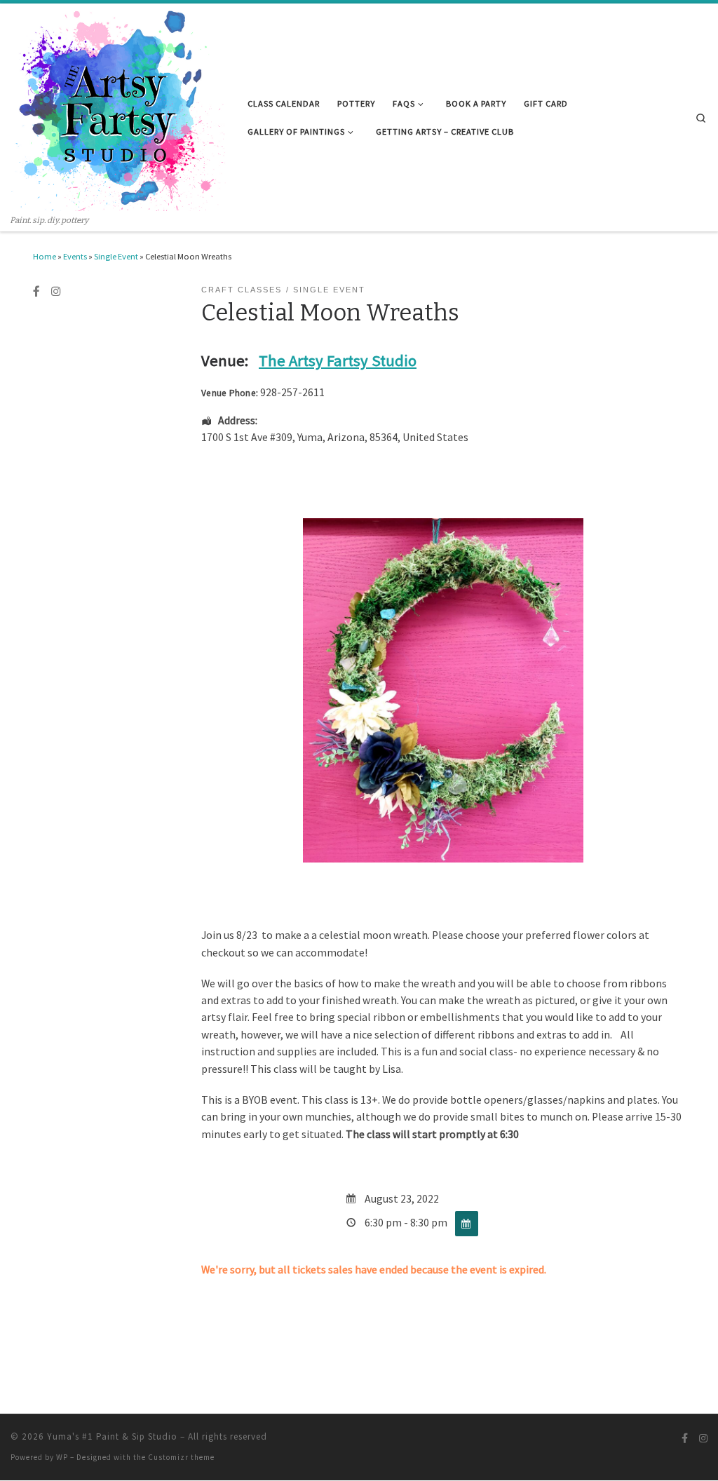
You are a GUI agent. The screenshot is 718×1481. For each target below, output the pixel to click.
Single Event (116, 256)
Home (44, 256)
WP (62, 1457)
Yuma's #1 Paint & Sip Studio (112, 1436)
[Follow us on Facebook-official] (36, 291)
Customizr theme (181, 1457)
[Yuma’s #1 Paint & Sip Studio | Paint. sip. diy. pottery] (118, 109)
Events (75, 256)
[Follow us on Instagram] (56, 291)
